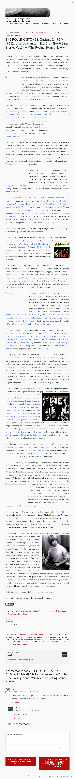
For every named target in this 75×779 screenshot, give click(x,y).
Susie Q (66, 213)
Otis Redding (43, 349)
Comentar (63, 748)
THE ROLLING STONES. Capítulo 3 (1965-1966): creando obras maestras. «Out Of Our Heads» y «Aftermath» (53, 763)
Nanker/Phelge (43, 639)
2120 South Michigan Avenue (35, 210)
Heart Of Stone (23, 637)
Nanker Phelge (30, 639)
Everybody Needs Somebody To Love (21, 336)
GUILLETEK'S (17, 20)
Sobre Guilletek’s (61, 23)
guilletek (29, 33)
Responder (16, 703)
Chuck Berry (10, 416)
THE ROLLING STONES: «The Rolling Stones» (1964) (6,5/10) (21, 761)
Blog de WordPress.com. (37, 775)
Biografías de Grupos (20, 23)
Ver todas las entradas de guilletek (21, 660)
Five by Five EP (10, 637)
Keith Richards (52, 637)
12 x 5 (17, 634)
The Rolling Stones (25, 642)
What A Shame (20, 275)
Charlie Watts (60, 634)
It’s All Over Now (45, 87)
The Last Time (10, 642)
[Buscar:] (72, 3)
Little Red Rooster (38, 244)
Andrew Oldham (26, 634)
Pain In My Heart (30, 420)
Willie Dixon (23, 244)
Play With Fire (56, 639)
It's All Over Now (38, 637)
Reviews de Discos (41, 23)
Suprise (66, 639)
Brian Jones (49, 634)
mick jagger (18, 639)
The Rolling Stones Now (44, 642)
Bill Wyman (38, 634)
